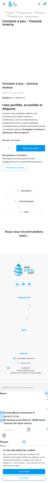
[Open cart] (44, 4)
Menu (3, 393)
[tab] (24, 190)
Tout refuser (24, 478)
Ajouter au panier (31, 148)
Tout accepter (24, 471)
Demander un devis (15, 167)
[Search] (4, 435)
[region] (24, 464)
